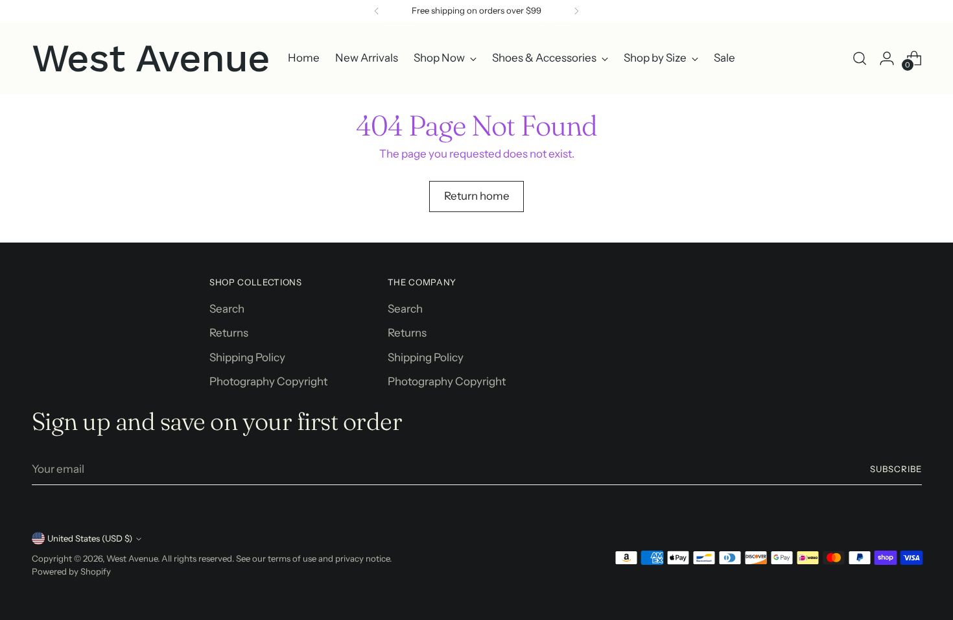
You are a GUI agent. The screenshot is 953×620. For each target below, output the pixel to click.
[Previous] (376, 11)
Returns (228, 332)
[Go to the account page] (887, 58)
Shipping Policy (247, 357)
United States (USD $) (89, 538)
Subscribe (896, 469)
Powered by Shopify (71, 571)
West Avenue (132, 558)
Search (226, 308)
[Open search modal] (860, 58)
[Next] (576, 11)
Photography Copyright (268, 381)
